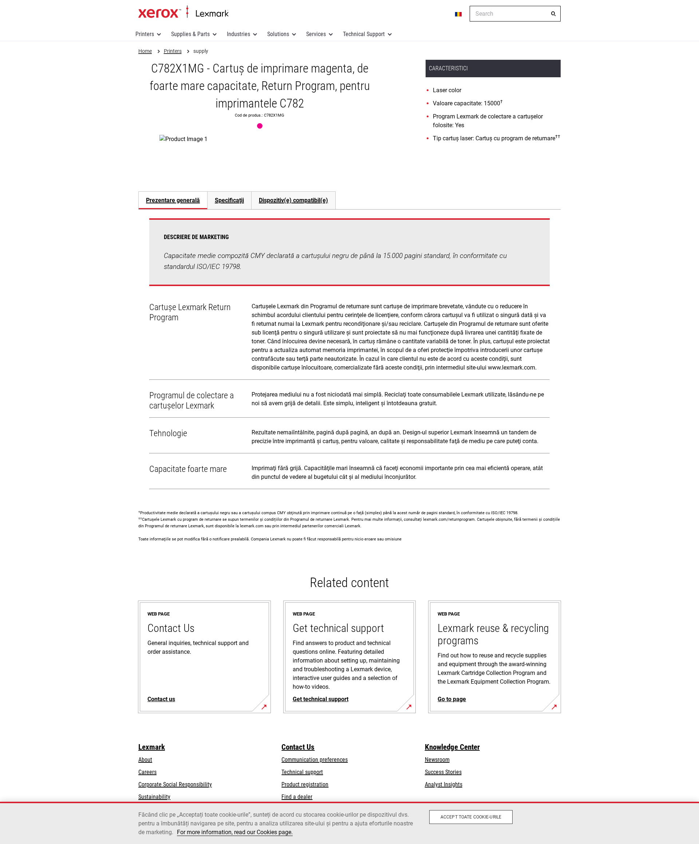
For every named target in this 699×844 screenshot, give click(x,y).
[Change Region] (458, 14)
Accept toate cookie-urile (471, 817)
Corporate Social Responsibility (175, 784)
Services (316, 34)
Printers (144, 34)
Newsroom (437, 759)
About (145, 759)
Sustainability (154, 796)
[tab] (172, 200)
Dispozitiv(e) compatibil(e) (293, 200)
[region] (349, 823)
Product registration (304, 784)
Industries (238, 34)
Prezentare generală (173, 200)
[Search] (553, 14)
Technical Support (364, 34)
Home (183, 12)
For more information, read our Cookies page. (235, 832)
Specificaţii (229, 200)
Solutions (278, 34)
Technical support (302, 772)
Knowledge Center (452, 747)
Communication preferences (314, 759)
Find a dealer (296, 796)
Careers (147, 772)
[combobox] (515, 14)
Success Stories (443, 772)
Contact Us (298, 747)
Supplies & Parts (190, 34)
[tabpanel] (349, 355)
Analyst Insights (443, 784)
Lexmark (151, 747)
